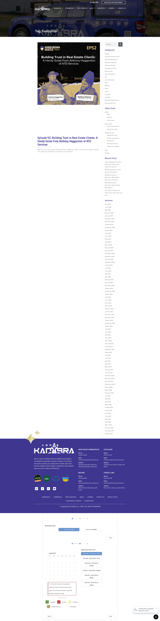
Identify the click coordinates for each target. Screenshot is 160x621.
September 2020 (110, 384)
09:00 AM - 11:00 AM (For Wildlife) (91, 564)
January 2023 (109, 312)
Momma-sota (108, 71)
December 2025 (109, 219)
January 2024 (109, 283)
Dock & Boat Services (113, 126)
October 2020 (109, 381)
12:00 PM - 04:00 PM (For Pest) (91, 558)
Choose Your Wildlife (113, 146)
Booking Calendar (63, 597)
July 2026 (108, 204)
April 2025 (108, 242)
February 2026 (109, 213)
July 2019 (107, 396)
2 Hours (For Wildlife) (91, 529)
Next (110, 538)
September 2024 (110, 262)
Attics (106, 91)
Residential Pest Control (112, 100)
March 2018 (108, 425)
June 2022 (108, 332)
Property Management (111, 59)
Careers (111, 8)
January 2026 (109, 216)
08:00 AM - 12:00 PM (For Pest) (91, 553)
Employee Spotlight (110, 62)
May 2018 (107, 419)
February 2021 (109, 370)
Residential (58, 8)
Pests (106, 83)
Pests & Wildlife (70, 497)
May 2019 (107, 399)
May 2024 (108, 274)
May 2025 (108, 239)
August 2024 (108, 265)
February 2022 (109, 344)
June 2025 (108, 236)
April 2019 (108, 402)
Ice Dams (107, 97)
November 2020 (109, 378)
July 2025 (108, 233)
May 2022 (108, 335)
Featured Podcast (110, 65)
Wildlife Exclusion (112, 135)
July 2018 (107, 413)
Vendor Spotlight (110, 74)
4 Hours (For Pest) (69, 529)
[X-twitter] (48, 488)
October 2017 (109, 433)
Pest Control (108, 124)
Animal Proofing (109, 80)
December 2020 (109, 375)
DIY (106, 77)
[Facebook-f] (42, 488)
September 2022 (110, 323)
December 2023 (109, 285)
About (91, 8)
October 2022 (109, 320)
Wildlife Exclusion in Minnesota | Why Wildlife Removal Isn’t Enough (112, 177)
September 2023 (110, 291)
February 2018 (109, 428)
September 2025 (110, 227)
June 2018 (108, 416)
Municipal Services (112, 143)
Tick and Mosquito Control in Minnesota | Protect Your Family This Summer (113, 164)
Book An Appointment (113, 2)
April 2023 (108, 303)
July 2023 (108, 297)
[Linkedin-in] (36, 488)
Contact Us (122, 8)
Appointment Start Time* (88, 550)
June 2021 (108, 358)
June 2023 (108, 300)
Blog (106, 150)
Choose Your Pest (112, 129)
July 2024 (108, 268)
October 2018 (109, 407)
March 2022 (108, 341)
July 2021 (107, 355)
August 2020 (109, 387)
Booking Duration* (50, 526)
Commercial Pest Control (112, 57)
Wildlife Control (109, 133)
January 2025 (109, 251)
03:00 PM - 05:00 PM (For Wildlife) (91, 584)
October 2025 (109, 224)
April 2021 (108, 364)
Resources (101, 8)
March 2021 (108, 367)
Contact (107, 153)
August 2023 (108, 294)
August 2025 (108, 230)
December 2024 (109, 253)
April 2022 (108, 338)
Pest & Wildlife (82, 8)
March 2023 (108, 306)
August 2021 (108, 352)
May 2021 (107, 361)
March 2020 (108, 390)
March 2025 (108, 245)
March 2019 (108, 405)
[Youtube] (54, 488)
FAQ (108, 114)
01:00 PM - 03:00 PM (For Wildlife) (91, 576)
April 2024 (108, 277)
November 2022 (109, 317)
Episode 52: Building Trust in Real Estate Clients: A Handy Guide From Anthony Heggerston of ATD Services (68, 141)
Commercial (69, 8)
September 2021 (109, 349)
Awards (107, 54)
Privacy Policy (113, 497)
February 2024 (109, 280)
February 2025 (109, 248)
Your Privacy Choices (73, 501)
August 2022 (108, 326)
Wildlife (107, 86)
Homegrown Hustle (110, 68)
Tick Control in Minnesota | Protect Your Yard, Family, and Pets (113, 192)
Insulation (108, 94)
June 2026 (108, 207)
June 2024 (108, 271)
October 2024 (109, 259)
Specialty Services (110, 103)
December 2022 (109, 314)
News (106, 88)
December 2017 (109, 431)
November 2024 (109, 256)
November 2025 (109, 221)
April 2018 (108, 422)
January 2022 (109, 346)
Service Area (110, 120)
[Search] (120, 44)
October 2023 (109, 288)
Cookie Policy (89, 501)
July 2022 (108, 329)
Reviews (109, 117)
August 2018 (108, 410)
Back (49, 616)
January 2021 (109, 373)
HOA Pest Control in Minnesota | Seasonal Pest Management (112, 185)
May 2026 (108, 210)
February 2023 (109, 309)
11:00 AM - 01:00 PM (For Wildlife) (91, 570)
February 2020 (109, 393)
